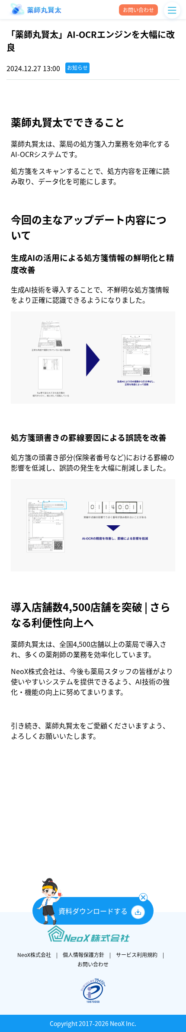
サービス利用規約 (136, 955)
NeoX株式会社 (34, 955)
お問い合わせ (93, 964)
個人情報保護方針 (83, 955)
